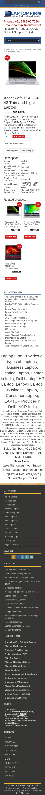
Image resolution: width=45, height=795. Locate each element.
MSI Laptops (10, 525)
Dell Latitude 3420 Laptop (16, 326)
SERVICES (10, 755)
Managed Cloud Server (16, 666)
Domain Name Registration (17, 694)
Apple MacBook (12, 332)
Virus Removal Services (15, 600)
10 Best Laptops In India (16, 318)
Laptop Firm (11, 356)
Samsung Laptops (13, 537)
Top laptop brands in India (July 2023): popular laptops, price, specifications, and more (22, 299)
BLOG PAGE (10, 750)
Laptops (8, 315)
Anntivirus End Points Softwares (20, 642)
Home (6, 49)
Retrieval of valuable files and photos (21, 608)
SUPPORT (10, 776)
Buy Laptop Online (31, 788)
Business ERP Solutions (16, 682)
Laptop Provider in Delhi (16, 312)
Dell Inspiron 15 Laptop (15, 338)
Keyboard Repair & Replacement (19, 578)
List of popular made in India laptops (21, 321)
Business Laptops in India (19, 791)
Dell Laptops (10, 501)
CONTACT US (11, 746)
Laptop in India (31, 417)
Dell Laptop (26, 378)
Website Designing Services (18, 690)
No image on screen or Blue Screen (21, 592)
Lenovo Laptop (29, 384)
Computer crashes (13, 612)
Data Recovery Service (15, 604)
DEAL (7, 759)
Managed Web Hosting (15, 646)
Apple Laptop (11, 497)
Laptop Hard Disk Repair (16, 596)
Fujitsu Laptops (12, 545)
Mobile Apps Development (17, 686)
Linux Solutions (12, 670)
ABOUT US (10, 742)
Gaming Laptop (15, 373)
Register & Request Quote (21, 28)
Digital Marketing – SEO (16, 654)
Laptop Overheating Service (17, 626)
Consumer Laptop (22, 395)
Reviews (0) (27, 151)
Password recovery (13, 622)
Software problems (13, 588)
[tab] (12, 151)
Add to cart (19, 136)
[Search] (39, 2)
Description (12, 151)
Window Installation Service (17, 570)
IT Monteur (23, 793)
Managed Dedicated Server (18, 662)
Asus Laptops (11, 517)
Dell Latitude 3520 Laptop (16, 324)
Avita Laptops (11, 521)
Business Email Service (16, 698)
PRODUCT (10, 767)
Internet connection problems (18, 574)
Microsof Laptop (12, 509)
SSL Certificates (12, 658)
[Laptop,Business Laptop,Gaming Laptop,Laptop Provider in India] (22, 17)
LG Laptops (10, 541)
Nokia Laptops (11, 529)
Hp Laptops (10, 505)
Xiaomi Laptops (12, 533)
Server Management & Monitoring (21, 674)
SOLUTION (10, 771)
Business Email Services (16, 650)
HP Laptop (10, 329)
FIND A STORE (12, 763)
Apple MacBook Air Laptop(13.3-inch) (21, 346)
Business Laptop (22, 367)
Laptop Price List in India (16, 309)
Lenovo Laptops (12, 513)
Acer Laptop (15, 49)
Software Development (15, 678)
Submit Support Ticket (18, 32)
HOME (8, 738)
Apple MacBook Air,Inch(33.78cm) (20, 335)
